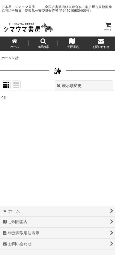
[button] (43, 44)
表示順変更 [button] (72, 85)
